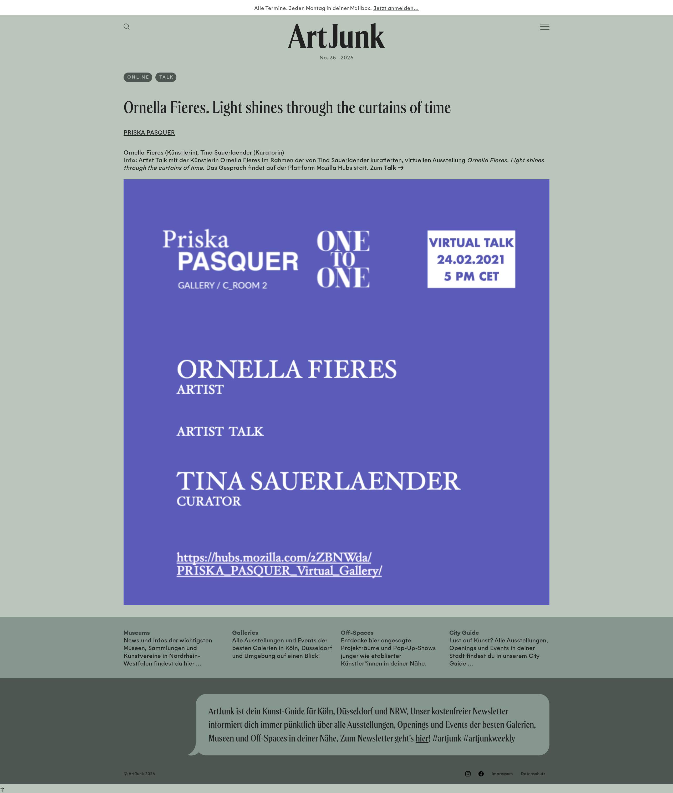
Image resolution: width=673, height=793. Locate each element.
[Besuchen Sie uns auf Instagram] (468, 773)
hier (422, 738)
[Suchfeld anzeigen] (127, 26)
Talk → (394, 167)
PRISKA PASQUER (149, 132)
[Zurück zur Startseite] (336, 35)
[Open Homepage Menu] (544, 27)
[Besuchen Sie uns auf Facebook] (481, 773)
